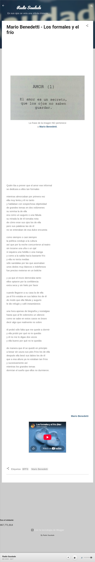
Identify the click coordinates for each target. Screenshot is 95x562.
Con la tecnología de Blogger (49, 530)
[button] (87, 26)
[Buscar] (91, 6)
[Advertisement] (47, 56)
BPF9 (25, 469)
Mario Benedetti (39, 469)
